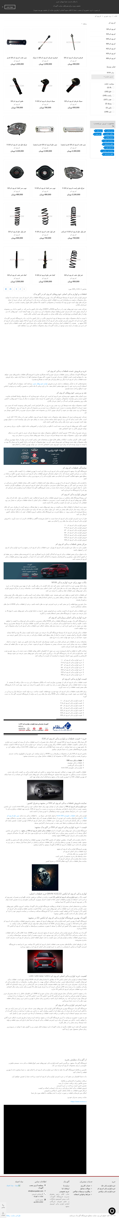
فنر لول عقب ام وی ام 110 (73, 275)
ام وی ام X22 (110, 49)
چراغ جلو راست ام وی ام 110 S (73, 188)
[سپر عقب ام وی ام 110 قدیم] (17, 42)
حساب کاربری (85, 1186)
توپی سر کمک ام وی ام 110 (16, 188)
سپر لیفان (99, 131)
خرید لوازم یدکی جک (108, 1186)
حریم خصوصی (64, 1191)
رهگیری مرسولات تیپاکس (81, 1191)
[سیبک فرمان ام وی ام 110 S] (45, 86)
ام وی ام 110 (110, 29)
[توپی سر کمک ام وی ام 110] (17, 173)
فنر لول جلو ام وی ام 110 (17, 232)
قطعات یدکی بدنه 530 (74, 760)
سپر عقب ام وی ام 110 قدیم (17, 58)
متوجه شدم (10, 7)
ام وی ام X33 (110, 53)
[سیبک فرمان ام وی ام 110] (73, 86)
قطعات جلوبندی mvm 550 (66, 816)
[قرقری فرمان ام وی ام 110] (73, 42)
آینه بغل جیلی (109, 147)
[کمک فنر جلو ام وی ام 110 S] (45, 260)
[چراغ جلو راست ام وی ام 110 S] (73, 173)
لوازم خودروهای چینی (40, 384)
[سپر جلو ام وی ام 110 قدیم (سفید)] (45, 129)
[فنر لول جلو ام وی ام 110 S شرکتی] (73, 216)
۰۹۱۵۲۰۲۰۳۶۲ (38, 1196)
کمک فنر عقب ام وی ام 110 (16, 275)
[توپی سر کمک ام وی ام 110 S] (45, 173)
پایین (108, 108)
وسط (108, 103)
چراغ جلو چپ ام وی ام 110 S (17, 145)
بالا (109, 87)
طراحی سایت (15, 1215)
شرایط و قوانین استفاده (82, 1194)
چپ (107, 112)
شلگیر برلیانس (109, 134)
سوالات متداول (85, 1188)
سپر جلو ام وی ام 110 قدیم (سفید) (45, 145)
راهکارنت (7, 1215)
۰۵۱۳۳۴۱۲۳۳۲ (38, 1202)
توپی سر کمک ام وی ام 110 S (45, 188)
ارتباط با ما (65, 1188)
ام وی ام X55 (110, 58)
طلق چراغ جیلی (108, 154)
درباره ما (66, 1186)
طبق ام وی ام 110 (17, 101)
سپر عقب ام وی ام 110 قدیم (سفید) (73, 145)
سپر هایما (98, 134)
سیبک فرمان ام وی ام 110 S (45, 101)
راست (107, 95)
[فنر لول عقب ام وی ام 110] (73, 260)
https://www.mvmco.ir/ (79, 1101)
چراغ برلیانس (109, 137)
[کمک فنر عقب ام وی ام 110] (17, 260)
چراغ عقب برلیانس (108, 151)
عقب (107, 99)
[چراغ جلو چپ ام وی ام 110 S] (17, 129)
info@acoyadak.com (35, 1191)
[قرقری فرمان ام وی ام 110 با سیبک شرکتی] (45, 42)
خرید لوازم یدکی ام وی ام (106, 1188)
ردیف (84, 24)
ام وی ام (112, 23)
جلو (108, 91)
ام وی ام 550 (110, 44)
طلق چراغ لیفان (108, 144)
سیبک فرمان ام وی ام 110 (73, 101)
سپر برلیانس (109, 131)
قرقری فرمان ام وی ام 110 (73, 58)
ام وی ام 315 (110, 34)
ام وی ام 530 (110, 39)
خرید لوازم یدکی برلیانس (106, 1191)
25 (10, 289)
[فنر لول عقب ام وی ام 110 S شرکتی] (45, 216)
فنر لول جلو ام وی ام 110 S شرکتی (73, 232)
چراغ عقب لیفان (108, 141)
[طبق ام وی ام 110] (17, 86)
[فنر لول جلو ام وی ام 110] (17, 216)
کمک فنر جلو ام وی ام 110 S (45, 275)
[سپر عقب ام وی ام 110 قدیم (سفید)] (73, 129)
